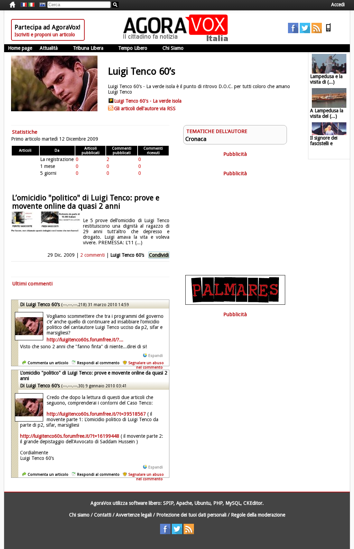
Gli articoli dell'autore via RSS (145, 108)
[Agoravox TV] (41, 5)
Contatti (102, 515)
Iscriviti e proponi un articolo (45, 34)
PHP (218, 503)
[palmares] (235, 303)
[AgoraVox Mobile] (328, 31)
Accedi (338, 4)
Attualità (49, 48)
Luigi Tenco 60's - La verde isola (147, 101)
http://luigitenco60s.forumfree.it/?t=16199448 (69, 436)
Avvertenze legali (134, 515)
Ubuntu (203, 503)
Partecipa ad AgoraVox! (47, 27)
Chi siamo (79, 515)
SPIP (168, 503)
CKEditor (252, 503)
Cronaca (195, 138)
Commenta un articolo (48, 363)
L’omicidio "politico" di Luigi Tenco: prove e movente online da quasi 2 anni (85, 201)
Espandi (155, 355)
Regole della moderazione (258, 515)
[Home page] (177, 39)
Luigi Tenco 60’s (127, 255)
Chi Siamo (173, 48)
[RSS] (316, 31)
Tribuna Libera (88, 48)
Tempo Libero (132, 48)
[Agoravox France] (24, 5)
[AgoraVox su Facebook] (293, 31)
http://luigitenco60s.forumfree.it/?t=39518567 (96, 414)
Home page (20, 48)
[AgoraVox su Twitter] (305, 31)
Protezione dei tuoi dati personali (191, 515)
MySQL (233, 503)
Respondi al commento (98, 363)
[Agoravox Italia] (31, 5)
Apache (184, 503)
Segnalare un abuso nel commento (146, 365)
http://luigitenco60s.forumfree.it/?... (85, 339)
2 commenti (92, 255)
